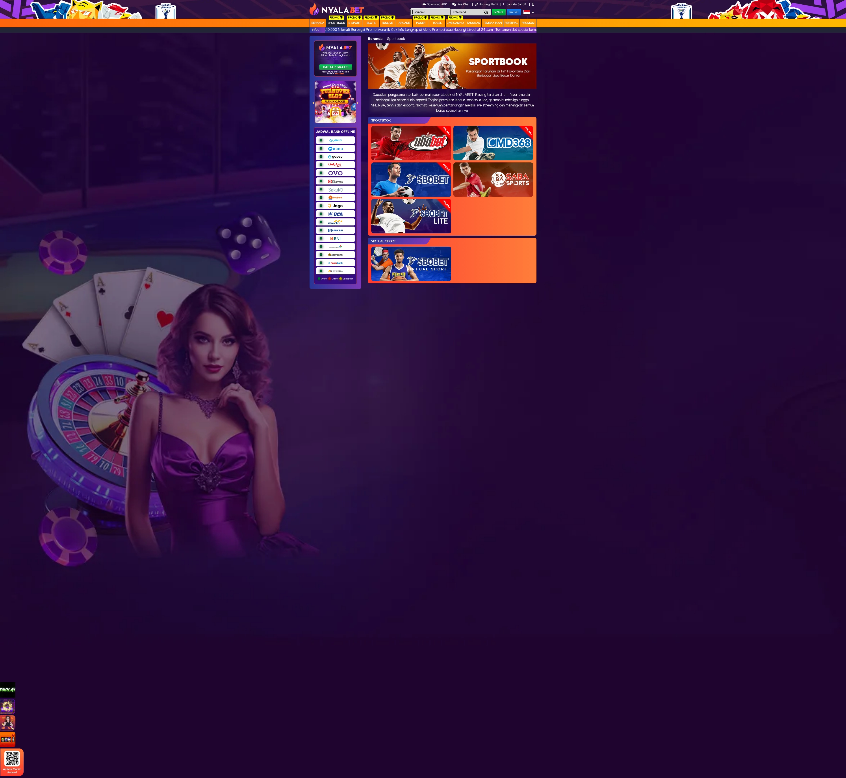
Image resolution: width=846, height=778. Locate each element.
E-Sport (355, 23)
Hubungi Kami (488, 4)
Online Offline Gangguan (336, 278)
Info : (315, 30)
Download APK (437, 4)
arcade (404, 23)
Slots (371, 23)
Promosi (528, 23)
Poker (420, 23)
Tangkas (473, 23)
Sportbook (336, 23)
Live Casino (455, 23)
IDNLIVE (387, 23)
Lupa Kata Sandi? (515, 4)
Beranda (318, 23)
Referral (511, 23)
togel (437, 23)
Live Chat (462, 4)
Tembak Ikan (492, 23)
